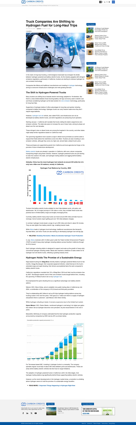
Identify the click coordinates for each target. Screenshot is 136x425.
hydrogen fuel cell (37, 115)
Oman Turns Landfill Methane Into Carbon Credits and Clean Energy (102, 44)
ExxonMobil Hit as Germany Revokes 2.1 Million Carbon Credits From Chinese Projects (101, 52)
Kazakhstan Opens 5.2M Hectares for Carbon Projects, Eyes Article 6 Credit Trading (68, 409)
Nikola (32, 229)
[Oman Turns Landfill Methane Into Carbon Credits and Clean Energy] (90, 45)
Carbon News (25, 5)
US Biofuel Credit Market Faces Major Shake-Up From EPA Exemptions (102, 29)
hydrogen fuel (57, 276)
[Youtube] (109, 2)
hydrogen (72, 85)
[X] (107, 2)
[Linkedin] (105, 2)
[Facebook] (103, 2)
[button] (113, 1)
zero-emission (65, 101)
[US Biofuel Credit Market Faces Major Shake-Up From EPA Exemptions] (90, 30)
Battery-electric (30, 151)
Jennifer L (29, 31)
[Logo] (32, 1)
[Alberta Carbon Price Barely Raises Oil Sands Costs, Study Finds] (90, 37)
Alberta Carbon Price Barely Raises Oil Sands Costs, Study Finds (101, 37)
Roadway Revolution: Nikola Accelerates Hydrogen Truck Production (60, 236)
